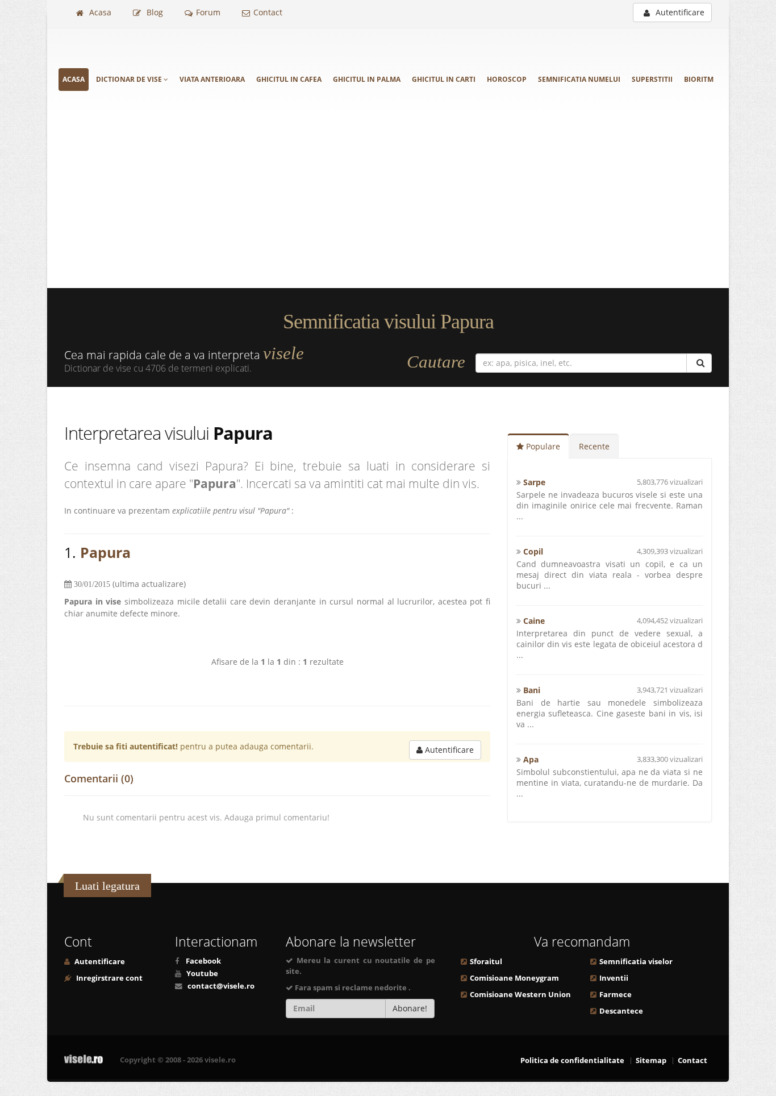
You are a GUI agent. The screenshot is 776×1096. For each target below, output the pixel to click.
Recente (594, 446)
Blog (153, 12)
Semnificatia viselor (636, 961)
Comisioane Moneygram (514, 978)
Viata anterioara (212, 79)
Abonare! (410, 1008)
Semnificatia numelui (579, 79)
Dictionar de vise (130, 79)
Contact (267, 12)
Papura (105, 552)
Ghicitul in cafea (289, 79)
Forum (208, 12)
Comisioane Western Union (520, 994)
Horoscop (507, 79)
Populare (542, 446)
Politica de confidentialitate (572, 1060)
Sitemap (651, 1060)
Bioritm (699, 79)
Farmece (615, 994)
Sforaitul (486, 961)
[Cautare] (699, 363)
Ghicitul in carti (443, 79)
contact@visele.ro (221, 986)
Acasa (99, 12)
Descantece (621, 1011)
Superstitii (652, 79)
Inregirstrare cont (108, 978)
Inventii (613, 978)
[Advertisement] (388, 202)
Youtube (202, 973)
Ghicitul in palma (366, 79)
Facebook (203, 961)
